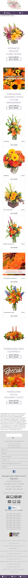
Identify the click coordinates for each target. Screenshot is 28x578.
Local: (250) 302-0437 (14, 487)
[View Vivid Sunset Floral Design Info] (14, 127)
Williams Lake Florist (13, 513)
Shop (8, 13)
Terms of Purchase (18, 569)
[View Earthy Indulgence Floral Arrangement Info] (14, 195)
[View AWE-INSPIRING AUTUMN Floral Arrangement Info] (14, 298)
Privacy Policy (7, 569)
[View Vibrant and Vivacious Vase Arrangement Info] (14, 229)
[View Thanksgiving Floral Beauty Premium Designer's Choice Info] (14, 263)
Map (15, 577)
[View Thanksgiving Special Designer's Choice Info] (14, 376)
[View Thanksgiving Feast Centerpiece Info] (14, 333)
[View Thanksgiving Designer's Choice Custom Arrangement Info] (14, 78)
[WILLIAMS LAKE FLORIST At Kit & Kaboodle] (14, 9)
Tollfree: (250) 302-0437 (14, 489)
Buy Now (13, 59)
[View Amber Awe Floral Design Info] (14, 161)
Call (5, 577)
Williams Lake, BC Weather (11, 546)
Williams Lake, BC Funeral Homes (10, 540)
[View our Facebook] (14, 472)
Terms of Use (14, 572)
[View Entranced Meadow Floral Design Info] (14, 32)
